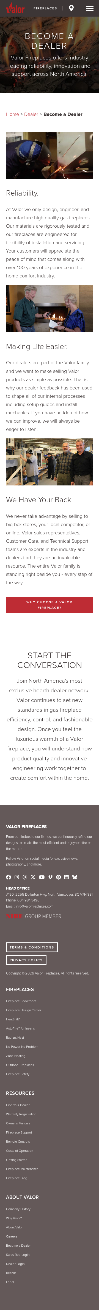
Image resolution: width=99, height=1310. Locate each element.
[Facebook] (8, 877)
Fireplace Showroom (21, 1001)
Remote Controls (18, 1141)
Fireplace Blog (16, 1178)
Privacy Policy (26, 960)
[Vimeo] (50, 877)
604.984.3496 (28, 900)
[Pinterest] (58, 877)
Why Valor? (14, 1218)
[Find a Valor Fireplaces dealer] (71, 9)
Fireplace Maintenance (22, 1169)
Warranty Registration (21, 1114)
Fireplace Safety (17, 1074)
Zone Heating (15, 1056)
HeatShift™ (13, 1019)
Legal (10, 1282)
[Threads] (25, 877)
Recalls (11, 1273)
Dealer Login (15, 1264)
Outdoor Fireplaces (20, 1065)
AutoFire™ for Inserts (20, 1028)
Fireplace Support (19, 1132)
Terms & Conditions (32, 947)
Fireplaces (45, 8)
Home (12, 114)
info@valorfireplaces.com (34, 906)
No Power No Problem (22, 1047)
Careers (12, 1236)
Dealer (31, 114)
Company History (18, 1209)
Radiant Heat (15, 1037)
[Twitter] (33, 877)
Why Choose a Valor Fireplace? (49, 605)
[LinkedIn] (66, 877)
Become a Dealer (18, 1245)
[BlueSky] (74, 877)
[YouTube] (42, 877)
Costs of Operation (19, 1151)
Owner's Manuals (18, 1123)
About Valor (14, 1227)
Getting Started (17, 1160)
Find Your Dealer (18, 1105)
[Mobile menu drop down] (90, 8)
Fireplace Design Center (23, 1010)
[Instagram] (17, 877)
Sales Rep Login (17, 1255)
